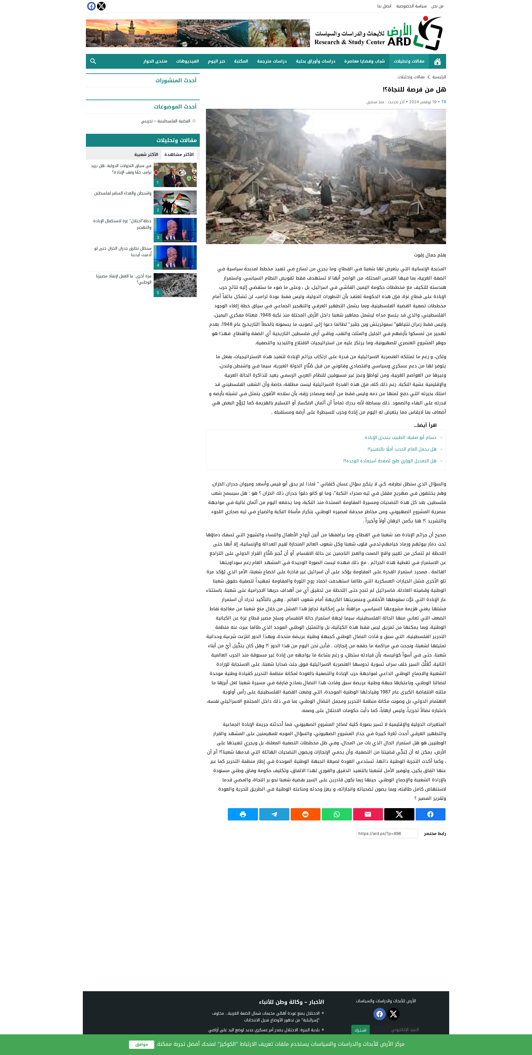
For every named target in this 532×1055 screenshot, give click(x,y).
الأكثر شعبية (146, 154)
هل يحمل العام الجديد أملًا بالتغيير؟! (402, 449)
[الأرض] (378, 33)
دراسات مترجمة (272, 61)
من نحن (437, 6)
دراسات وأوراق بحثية (316, 61)
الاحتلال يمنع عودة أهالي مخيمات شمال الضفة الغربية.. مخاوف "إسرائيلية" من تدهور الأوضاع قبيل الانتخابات (266, 1016)
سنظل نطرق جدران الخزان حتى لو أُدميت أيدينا (122, 251)
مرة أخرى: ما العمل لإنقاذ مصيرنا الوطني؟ (123, 279)
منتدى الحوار (155, 61)
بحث (93, 61)
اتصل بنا (384, 6)
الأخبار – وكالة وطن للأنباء (291, 1002)
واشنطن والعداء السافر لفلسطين (122, 193)
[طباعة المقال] (242, 814)
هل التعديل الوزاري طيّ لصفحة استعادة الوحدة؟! (390, 461)
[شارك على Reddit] (305, 814)
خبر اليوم (216, 61)
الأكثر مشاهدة (179, 154)
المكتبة (241, 61)
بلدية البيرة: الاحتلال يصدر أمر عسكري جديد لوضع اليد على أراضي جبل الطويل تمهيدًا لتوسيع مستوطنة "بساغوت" (264, 1033)
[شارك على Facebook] (430, 814)
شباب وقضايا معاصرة (364, 61)
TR (443, 102)
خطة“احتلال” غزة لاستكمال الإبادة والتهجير (122, 224)
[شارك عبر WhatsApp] (336, 814)
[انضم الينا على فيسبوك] (91, 6)
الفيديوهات (187, 61)
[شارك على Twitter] (399, 814)
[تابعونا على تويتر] (101, 6)
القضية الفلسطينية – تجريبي (165, 121)
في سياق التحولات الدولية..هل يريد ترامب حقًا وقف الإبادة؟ (121, 169)
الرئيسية (437, 61)
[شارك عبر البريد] (368, 814)
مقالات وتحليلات (409, 61)
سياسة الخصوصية (411, 6)
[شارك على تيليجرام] (274, 814)
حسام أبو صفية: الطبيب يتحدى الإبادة (401, 437)
